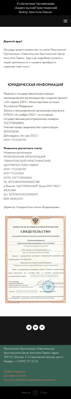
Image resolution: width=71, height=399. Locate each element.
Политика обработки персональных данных (30, 379)
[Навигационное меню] (65, 21)
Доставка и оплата (15, 375)
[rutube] (42, 327)
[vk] (35, 327)
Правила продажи (14, 371)
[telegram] (29, 327)
